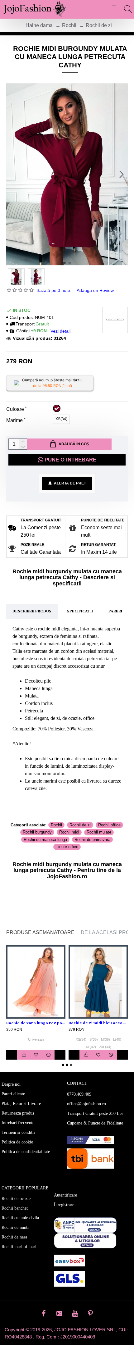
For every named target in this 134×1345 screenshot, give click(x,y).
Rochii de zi (99, 25)
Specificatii (80, 611)
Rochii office (109, 825)
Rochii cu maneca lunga (45, 839)
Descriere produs (31, 611)
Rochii (69, 25)
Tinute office (67, 846)
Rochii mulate (99, 832)
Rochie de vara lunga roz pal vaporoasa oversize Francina (35, 1022)
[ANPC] (85, 1225)
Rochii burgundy (37, 832)
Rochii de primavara (92, 839)
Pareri (115, 611)
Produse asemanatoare (40, 932)
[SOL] (85, 1241)
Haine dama (39, 25)
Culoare (15, 409)
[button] (12, 174)
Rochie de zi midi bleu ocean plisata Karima (98, 1022)
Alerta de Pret (69, 483)
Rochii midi (69, 832)
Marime (14, 420)
